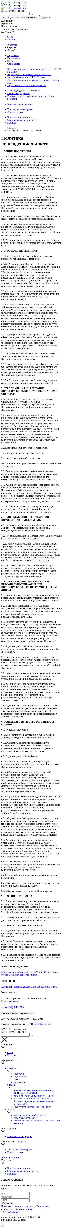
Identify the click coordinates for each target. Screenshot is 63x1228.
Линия (10, 50)
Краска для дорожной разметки (23, 90)
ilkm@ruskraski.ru (10, 1001)
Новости (11, 39)
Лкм (33, 986)
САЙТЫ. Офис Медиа (39, 1024)
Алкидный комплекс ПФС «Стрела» (26, 77)
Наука (54, 986)
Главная (11, 128)
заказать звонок (28, 18)
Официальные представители (22, 120)
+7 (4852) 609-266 (10, 17)
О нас (10, 37)
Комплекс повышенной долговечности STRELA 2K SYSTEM (33, 1091)
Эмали (10, 61)
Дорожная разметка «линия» (23, 974)
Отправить (7, 1203)
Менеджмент (43, 986)
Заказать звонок (9, 1013)
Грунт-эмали (13, 58)
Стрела (11, 47)
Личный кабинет (10, 1157)
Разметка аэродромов (18, 93)
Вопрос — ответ (15, 112)
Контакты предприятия (19, 117)
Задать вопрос (27, 1013)
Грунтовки (13, 55)
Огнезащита (13, 63)
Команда (11, 122)
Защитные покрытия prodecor (16, 972)
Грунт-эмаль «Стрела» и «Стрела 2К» (26, 85)
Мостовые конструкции (19, 104)
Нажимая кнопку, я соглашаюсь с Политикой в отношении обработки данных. (25, 1207)
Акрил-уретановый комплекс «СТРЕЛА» (29, 74)
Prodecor (11, 45)
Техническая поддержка (19, 109)
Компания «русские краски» (16, 986)
